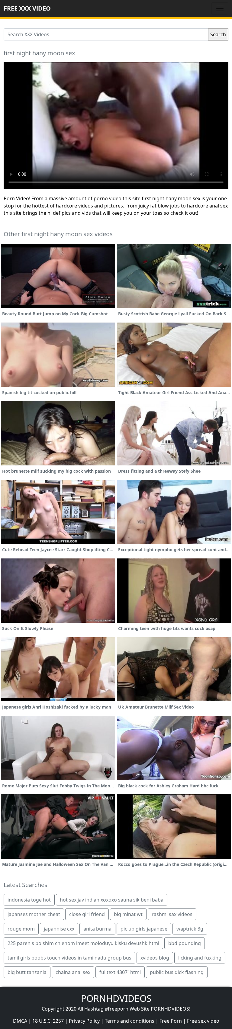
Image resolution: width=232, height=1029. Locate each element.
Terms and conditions (129, 1021)
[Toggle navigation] (219, 8)
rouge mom (21, 928)
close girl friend (87, 914)
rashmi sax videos (172, 914)
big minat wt (128, 914)
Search (218, 34)
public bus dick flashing (177, 972)
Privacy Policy (84, 1021)
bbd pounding (184, 943)
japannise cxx (59, 928)
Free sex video (203, 1021)
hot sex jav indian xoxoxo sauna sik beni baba (111, 899)
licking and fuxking (199, 957)
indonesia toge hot (29, 899)
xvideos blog (154, 957)
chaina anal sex (73, 972)
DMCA (20, 1021)
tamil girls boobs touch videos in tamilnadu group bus (69, 957)
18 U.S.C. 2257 (48, 1021)
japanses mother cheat (34, 914)
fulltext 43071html (120, 972)
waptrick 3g (189, 928)
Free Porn (171, 1021)
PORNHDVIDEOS (116, 998)
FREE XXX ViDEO (27, 8)
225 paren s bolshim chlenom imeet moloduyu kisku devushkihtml (83, 943)
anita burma (97, 928)
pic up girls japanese (144, 928)
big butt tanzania (27, 972)
